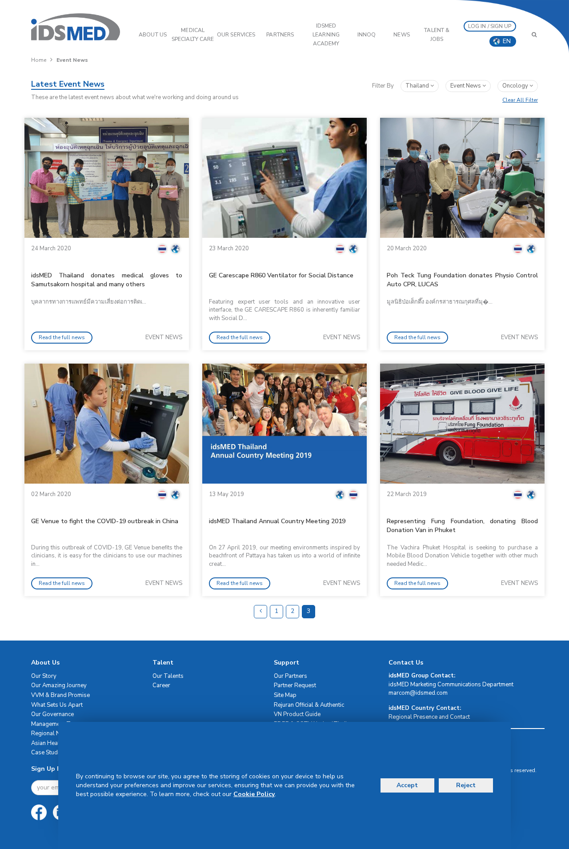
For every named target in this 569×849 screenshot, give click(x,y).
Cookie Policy (254, 794)
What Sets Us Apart (57, 705)
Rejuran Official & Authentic (309, 705)
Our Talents (168, 676)
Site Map (285, 695)
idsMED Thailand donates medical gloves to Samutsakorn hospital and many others (106, 279)
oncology (515, 86)
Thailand (417, 86)
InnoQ (366, 34)
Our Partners (290, 676)
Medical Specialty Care (193, 35)
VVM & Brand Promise (60, 695)
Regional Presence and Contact (429, 717)
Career (161, 685)
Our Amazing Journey (59, 685)
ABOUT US (153, 34)
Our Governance (52, 714)
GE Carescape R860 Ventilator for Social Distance (281, 275)
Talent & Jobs (436, 35)
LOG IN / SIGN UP (490, 26)
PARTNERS (280, 34)
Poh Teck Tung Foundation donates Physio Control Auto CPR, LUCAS (462, 279)
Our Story (43, 676)
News (401, 34)
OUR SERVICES (236, 34)
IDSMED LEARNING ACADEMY (326, 34)
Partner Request (295, 685)
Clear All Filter (520, 100)
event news (466, 86)
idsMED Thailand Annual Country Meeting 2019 (277, 521)
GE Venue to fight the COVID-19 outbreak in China (104, 521)
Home (38, 60)
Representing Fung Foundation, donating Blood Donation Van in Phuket (462, 525)
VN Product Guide (297, 714)
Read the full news (62, 337)
